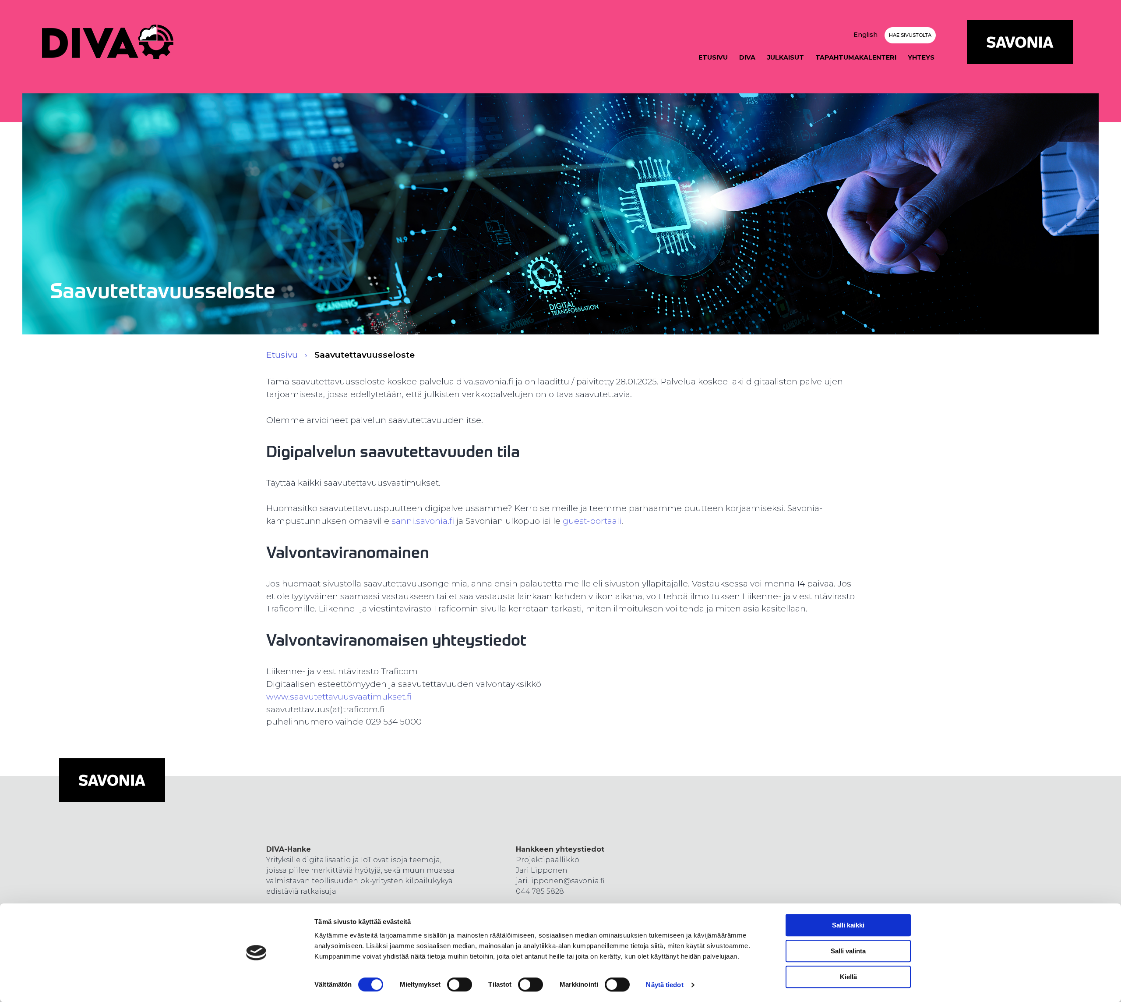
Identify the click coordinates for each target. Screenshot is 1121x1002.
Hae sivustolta (910, 35)
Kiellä (848, 977)
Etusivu (713, 57)
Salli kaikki (848, 925)
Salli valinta (848, 951)
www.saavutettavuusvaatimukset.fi (339, 696)
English (865, 35)
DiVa (747, 57)
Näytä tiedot (664, 984)
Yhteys (921, 57)
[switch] (459, 984)
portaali (605, 520)
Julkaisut (785, 57)
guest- (576, 520)
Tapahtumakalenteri (855, 57)
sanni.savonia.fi (422, 520)
